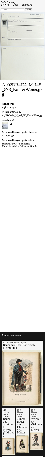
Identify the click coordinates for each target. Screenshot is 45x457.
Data (15, 5)
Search (28, 10)
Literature (27, 5)
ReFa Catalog (8, 2)
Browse (5, 5)
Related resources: (11, 335)
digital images (9, 107)
